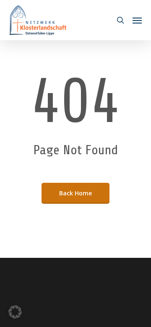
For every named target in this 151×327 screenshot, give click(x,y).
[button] (137, 20)
